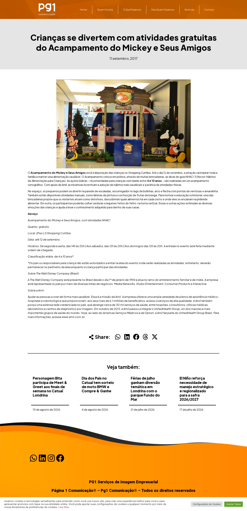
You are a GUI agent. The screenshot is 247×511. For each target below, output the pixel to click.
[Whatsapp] (33, 458)
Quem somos (105, 9)
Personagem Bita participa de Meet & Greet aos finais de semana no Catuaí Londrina (50, 386)
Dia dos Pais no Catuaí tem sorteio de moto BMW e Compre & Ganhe (98, 384)
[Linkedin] (42, 458)
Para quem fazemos (162, 9)
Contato (209, 9)
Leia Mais (63, 507)
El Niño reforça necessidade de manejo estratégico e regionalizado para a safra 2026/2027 (197, 389)
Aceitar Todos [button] (233, 504)
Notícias (189, 9)
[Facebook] (60, 458)
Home (83, 9)
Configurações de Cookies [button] (207, 504)
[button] (117, 337)
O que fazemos (132, 9)
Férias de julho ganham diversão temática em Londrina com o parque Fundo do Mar (145, 389)
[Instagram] (51, 458)
